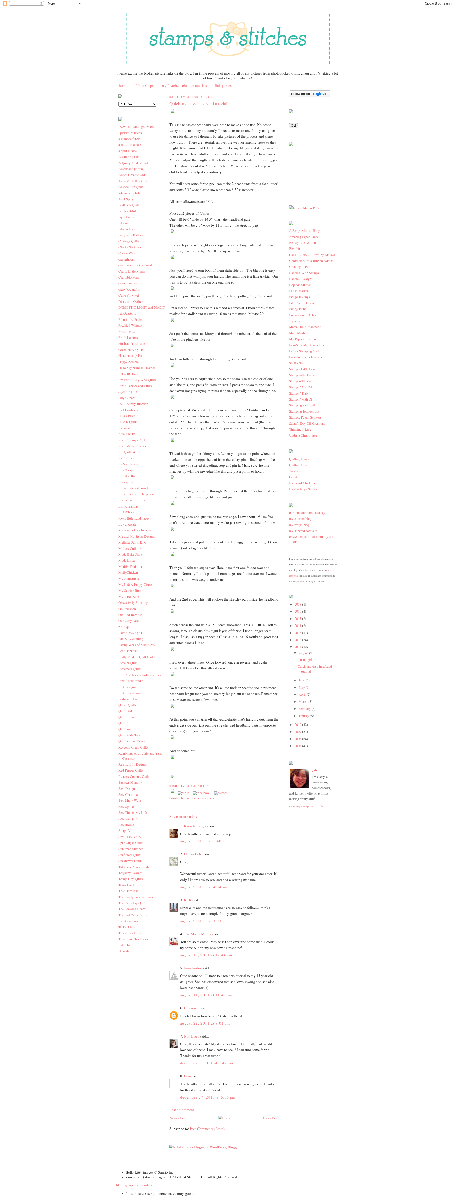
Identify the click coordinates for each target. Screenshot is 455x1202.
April (303, 694)
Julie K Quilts (127, 421)
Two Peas (295, 471)
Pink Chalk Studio (130, 681)
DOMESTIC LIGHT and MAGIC (141, 307)
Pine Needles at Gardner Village (140, 675)
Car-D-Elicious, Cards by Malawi (312, 254)
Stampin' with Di (300, 399)
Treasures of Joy (129, 933)
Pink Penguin (127, 687)
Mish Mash (297, 333)
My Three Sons (129, 596)
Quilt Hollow (127, 717)
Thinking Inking (300, 429)
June (302, 680)
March (303, 701)
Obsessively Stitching (133, 602)
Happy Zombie (128, 361)
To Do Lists (126, 927)
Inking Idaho (297, 309)
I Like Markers (299, 291)
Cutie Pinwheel (128, 295)
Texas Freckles (128, 885)
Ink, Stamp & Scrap (302, 303)
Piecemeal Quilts (129, 668)
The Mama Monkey (199, 934)
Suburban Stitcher (130, 849)
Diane (188, 1076)
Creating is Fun (299, 266)
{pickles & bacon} (131, 132)
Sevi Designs (127, 788)
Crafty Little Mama (131, 271)
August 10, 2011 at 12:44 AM (206, 955)
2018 (298, 604)
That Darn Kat (128, 891)
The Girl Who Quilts (132, 915)
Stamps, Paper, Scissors (305, 417)
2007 (298, 746)
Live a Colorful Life (132, 500)
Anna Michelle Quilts (133, 181)
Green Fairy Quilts (131, 349)
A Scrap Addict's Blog (304, 230)
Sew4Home (126, 824)
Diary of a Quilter (130, 301)
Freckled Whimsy (130, 325)
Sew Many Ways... (131, 800)
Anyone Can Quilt (130, 187)
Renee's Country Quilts (134, 776)
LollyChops (126, 512)
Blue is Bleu (127, 229)
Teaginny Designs (130, 873)
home (123, 85)
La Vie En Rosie (129, 464)
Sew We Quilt (127, 818)
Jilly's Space (126, 398)
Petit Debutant (128, 650)
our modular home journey (307, 512)
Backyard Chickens (302, 483)
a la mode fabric (129, 138)
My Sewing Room (130, 590)
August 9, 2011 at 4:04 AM (204, 887)
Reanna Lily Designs (132, 764)
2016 (298, 611)
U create (124, 951)
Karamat (124, 428)
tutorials (207, 798)
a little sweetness (129, 144)
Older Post (270, 1118)
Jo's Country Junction (133, 403)
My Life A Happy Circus (135, 584)
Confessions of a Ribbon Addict (311, 260)
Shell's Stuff (297, 363)
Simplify (124, 830)
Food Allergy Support (304, 489)
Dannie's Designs (301, 278)
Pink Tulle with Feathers (305, 357)
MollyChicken (128, 572)
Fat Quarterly (127, 313)
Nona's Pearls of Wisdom (306, 345)
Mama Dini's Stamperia (305, 327)
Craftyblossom (128, 277)
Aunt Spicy (126, 199)
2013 (298, 632)
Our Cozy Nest (128, 620)
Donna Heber (194, 854)
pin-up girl (305, 659)
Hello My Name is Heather (136, 367)
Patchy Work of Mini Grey (136, 645)
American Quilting (131, 169)
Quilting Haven (299, 459)
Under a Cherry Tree (303, 435)
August (304, 653)
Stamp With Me (300, 381)
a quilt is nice (127, 151)
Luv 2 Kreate (127, 524)
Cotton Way (126, 253)
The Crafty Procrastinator (135, 897)
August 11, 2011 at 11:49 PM (206, 994)
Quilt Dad (125, 711)
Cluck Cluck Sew (130, 247)
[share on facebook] (202, 793)
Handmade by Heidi (131, 355)
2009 (298, 731)
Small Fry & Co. (129, 836)
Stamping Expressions (304, 411)
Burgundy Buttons (131, 235)
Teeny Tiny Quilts (130, 878)
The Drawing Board (132, 909)
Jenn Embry (193, 968)
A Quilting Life (128, 156)
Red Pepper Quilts (130, 770)
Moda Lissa (126, 560)
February (305, 708)
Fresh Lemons (128, 337)
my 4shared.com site (303, 530)
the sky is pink (128, 921)
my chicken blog (300, 518)
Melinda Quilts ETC (132, 542)
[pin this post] (184, 793)
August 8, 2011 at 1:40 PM (204, 841)
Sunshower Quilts (130, 860)
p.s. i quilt (125, 626)
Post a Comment (181, 1109)
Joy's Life (295, 321)
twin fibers (125, 945)
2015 (298, 618)
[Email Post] (173, 793)
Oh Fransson (127, 608)
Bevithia (294, 248)
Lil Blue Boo (127, 476)
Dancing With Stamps (304, 272)
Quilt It (123, 723)
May (302, 687)
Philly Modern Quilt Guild (136, 657)
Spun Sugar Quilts (130, 842)
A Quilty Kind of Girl (133, 163)
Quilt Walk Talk (129, 735)
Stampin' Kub (298, 393)
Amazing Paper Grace (303, 236)
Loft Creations (128, 506)
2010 (298, 724)
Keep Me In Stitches (132, 446)
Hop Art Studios (300, 285)
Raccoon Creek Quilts (133, 747)
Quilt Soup (125, 729)
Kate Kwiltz (126, 434)
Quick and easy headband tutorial (198, 104)
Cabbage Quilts (128, 241)
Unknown (191, 1008)
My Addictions (128, 578)
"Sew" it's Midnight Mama (136, 126)
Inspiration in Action (303, 315)
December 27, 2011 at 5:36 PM (208, 1097)
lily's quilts (126, 482)
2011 (298, 647)
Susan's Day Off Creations (307, 423)
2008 (298, 738)
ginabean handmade (131, 343)
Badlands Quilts (129, 205)
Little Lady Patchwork (133, 488)
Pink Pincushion (129, 693)
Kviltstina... (126, 458)
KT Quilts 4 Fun (129, 452)
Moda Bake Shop (130, 554)
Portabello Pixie (129, 699)
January (304, 715)
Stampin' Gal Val (300, 387)
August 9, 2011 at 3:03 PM (204, 920)
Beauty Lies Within (302, 242)
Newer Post (178, 1118)
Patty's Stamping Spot (304, 351)
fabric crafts (190, 798)
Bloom (123, 223)
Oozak (293, 477)
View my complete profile (306, 806)
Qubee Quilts (127, 705)
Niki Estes (191, 1036)
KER (187, 900)
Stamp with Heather (302, 375)
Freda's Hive (126, 331)
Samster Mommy (130, 782)
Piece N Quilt (127, 663)
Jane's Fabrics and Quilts (135, 385)
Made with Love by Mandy (136, 530)
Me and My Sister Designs (136, 536)
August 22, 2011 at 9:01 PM (205, 1023)
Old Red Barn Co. (130, 614)
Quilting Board (299, 465)
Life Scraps (126, 470)
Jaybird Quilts (128, 391)
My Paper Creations (302, 339)
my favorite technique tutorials (184, 85)
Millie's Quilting (129, 548)
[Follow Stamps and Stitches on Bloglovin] (309, 96)
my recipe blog (299, 524)
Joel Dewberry (128, 410)
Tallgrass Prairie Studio (134, 867)
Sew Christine (128, 794)
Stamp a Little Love (302, 369)
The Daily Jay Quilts (132, 903)
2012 (298, 640)
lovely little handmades (133, 518)
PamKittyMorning (130, 638)
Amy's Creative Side (132, 174)
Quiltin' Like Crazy (131, 741)
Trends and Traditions (133, 939)
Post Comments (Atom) (207, 1128)
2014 (298, 625)
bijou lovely (126, 217)
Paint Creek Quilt (130, 632)
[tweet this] (221, 793)
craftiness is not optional (135, 265)
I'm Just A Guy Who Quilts (137, 379)
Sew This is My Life (132, 812)
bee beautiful (127, 211)
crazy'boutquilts (129, 289)
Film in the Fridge (130, 319)
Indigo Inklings (299, 296)
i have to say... (128, 373)
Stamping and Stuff (302, 405)
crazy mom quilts (130, 283)
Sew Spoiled (126, 806)
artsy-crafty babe (129, 193)
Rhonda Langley (196, 826)
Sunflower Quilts (129, 855)
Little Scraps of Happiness (136, 494)
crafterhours (126, 259)
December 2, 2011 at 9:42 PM (206, 1063)
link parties (223, 85)
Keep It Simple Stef (131, 440)
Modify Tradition (130, 566)
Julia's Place (126, 416)
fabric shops (145, 85)
